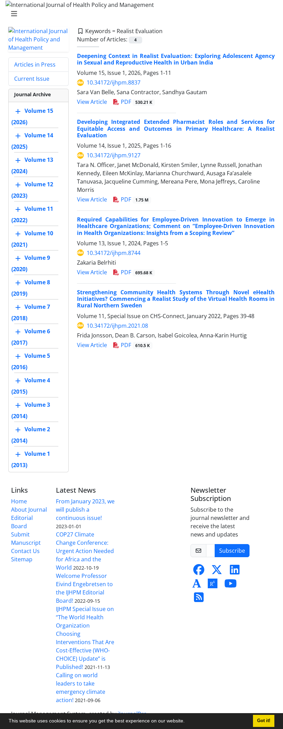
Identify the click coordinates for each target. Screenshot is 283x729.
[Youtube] (230, 585)
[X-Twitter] (216, 571)
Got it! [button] (263, 720)
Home (19, 501)
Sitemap (21, 559)
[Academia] (197, 585)
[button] (187, 722)
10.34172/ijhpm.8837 (113, 82)
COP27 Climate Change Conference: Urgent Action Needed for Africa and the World (85, 551)
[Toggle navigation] (139, 14)
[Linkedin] (234, 571)
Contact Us (25, 551)
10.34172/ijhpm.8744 (113, 253)
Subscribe (232, 550)
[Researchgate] (212, 585)
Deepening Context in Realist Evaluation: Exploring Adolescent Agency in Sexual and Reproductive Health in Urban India (176, 59)
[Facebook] (199, 571)
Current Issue (31, 78)
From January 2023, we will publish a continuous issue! (85, 510)
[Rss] (199, 599)
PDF (135, 102)
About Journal (29, 509)
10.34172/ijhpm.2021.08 (117, 325)
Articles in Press (35, 64)
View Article (92, 102)
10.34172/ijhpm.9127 (113, 155)
